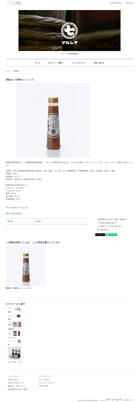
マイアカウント (116, 3)
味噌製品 (16, 71)
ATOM (46, 386)
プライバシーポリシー (47, 383)
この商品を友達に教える (107, 223)
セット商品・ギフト (15, 362)
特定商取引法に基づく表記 (17, 389)
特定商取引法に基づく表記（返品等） (112, 219)
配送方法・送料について (17, 386)
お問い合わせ (99, 63)
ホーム (37, 63)
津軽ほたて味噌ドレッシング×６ (18, 288)
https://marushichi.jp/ (14, 213)
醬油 (9, 319)
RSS (40, 386)
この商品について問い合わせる (109, 226)
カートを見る (44, 380)
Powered (103, 400)
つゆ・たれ (12, 338)
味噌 (9, 312)
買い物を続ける (103, 230)
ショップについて (79, 63)
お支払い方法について (16, 383)
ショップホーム (13, 376)
